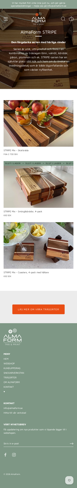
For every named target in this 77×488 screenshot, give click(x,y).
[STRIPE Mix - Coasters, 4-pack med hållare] (38, 245)
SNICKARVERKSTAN (14, 372)
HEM (6, 358)
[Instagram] (14, 454)
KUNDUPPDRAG (12, 368)
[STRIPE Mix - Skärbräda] (38, 123)
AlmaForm (15, 474)
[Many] (6, 19)
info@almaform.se (13, 408)
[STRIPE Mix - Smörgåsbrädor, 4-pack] (38, 184)
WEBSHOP (9, 363)
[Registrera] (71, 443)
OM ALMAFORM (12, 382)
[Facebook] (5, 454)
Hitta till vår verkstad (15, 412)
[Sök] (63, 19)
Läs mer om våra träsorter (38, 309)
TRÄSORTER (10, 377)
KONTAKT (9, 386)
